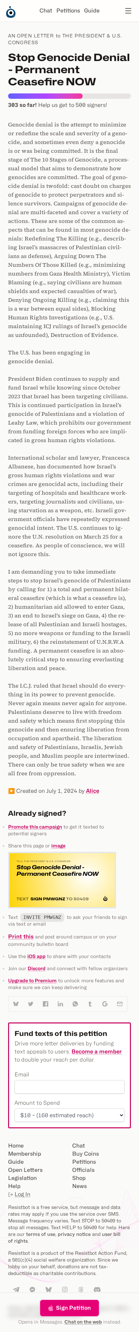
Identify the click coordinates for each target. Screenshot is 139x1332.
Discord (37, 968)
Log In (22, 1194)
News (79, 1186)
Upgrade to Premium (32, 980)
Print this (21, 936)
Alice (92, 791)
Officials (83, 1170)
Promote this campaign (35, 827)
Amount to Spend (37, 1103)
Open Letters (25, 1170)
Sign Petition (73, 1308)
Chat (45, 10)
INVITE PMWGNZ (42, 917)
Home (16, 1145)
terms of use (40, 1234)
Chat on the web (83, 1322)
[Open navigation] (128, 11)
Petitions (68, 10)
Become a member (97, 1051)
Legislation (22, 1178)
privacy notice (74, 1234)
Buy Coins (85, 1154)
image (58, 845)
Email (22, 1074)
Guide (92, 10)
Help (14, 1186)
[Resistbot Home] (10, 16)
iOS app (36, 956)
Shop (79, 1178)
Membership (24, 1154)
